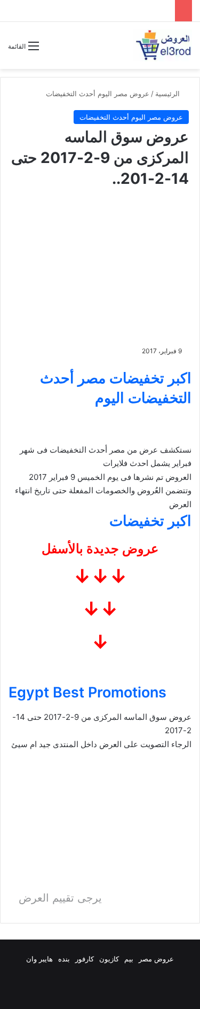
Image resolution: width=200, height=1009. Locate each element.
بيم (128, 958)
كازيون (109, 958)
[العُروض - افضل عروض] (162, 45)
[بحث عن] (52, 50)
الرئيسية (168, 93)
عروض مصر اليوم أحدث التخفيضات (97, 93)
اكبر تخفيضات (150, 521)
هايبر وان (39, 958)
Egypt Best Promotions (87, 692)
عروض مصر (156, 958)
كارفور (84, 958)
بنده (64, 958)
